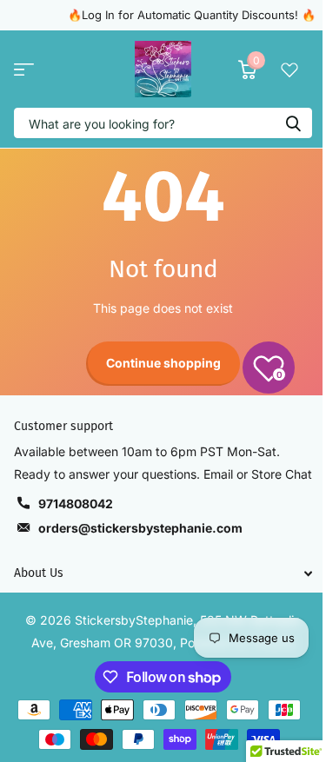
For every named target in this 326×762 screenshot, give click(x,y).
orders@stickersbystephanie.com (140, 527)
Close (163, 573)
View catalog (24, 69)
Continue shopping (163, 362)
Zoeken (293, 123)
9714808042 (75, 503)
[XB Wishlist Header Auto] (289, 69)
